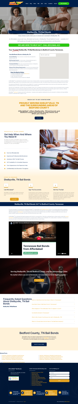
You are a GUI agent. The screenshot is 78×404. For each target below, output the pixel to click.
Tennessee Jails (34, 380)
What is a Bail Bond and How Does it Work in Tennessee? (46, 300)
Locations (50, 3)
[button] (53, 300)
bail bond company (10, 362)
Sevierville (64, 391)
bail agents (46, 338)
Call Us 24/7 (26, 73)
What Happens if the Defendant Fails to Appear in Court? (46, 308)
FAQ (38, 3)
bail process (20, 212)
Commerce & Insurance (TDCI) (37, 372)
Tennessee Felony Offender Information (39, 382)
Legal (25, 401)
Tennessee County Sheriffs (36, 385)
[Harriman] (34, 392)
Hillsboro (51, 391)
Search (55, 3)
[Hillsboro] (46, 392)
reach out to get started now (39, 99)
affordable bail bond (45, 209)
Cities (34, 3)
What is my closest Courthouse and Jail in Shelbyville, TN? (47, 317)
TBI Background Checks (36, 384)
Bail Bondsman (22, 362)
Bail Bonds (17, 362)
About (27, 3)
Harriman (39, 391)
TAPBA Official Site (35, 375)
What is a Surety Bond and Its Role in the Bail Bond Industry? (47, 321)
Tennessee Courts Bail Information (38, 377)
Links (45, 3)
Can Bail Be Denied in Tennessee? (40, 313)
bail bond (16, 92)
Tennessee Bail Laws (35, 376)
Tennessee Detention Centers (37, 381)
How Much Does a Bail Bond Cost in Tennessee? (44, 304)
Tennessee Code (34, 373)
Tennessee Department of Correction (38, 378)
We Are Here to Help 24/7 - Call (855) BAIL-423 (39, 45)
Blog (31, 3)
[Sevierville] (60, 392)
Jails (42, 3)
